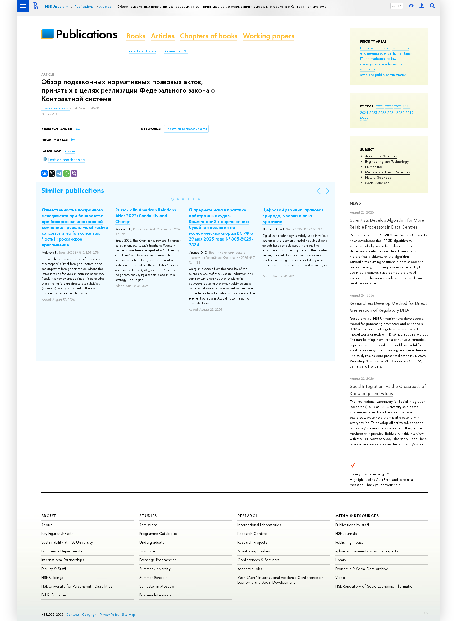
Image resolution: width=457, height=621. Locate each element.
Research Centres (252, 533)
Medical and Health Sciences (387, 172)
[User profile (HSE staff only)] (422, 6)
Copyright (89, 614)
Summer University (155, 568)
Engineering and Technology (387, 161)
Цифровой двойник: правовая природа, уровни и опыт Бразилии (293, 215)
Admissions (148, 524)
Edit (425, 613)
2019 (409, 112)
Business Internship (155, 594)
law (393, 58)
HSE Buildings (52, 577)
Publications (86, 34)
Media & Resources (357, 515)
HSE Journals (346, 533)
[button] (172, 199)
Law (77, 129)
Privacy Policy (109, 614)
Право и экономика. (55, 108)
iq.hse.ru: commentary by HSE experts (366, 551)
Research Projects (252, 542)
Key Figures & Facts (57, 533)
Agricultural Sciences (381, 156)
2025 (406, 106)
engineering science (376, 53)
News (355, 203)
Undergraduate (152, 542)
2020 (400, 112)
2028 (380, 106)
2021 (391, 112)
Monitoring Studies (253, 551)
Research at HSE (176, 51)
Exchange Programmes (157, 559)
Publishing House (349, 542)
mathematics (392, 63)
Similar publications (72, 190)
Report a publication (142, 51)
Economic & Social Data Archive (361, 568)
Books (135, 35)
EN (400, 6)
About (48, 515)
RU (394, 6)
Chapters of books (208, 35)
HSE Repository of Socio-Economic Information (375, 586)
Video (340, 577)
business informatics (375, 48)
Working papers (268, 35)
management (370, 63)
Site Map (128, 614)
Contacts (72, 614)
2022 (382, 112)
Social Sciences (377, 182)
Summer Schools (153, 577)
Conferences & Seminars (258, 559)
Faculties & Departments (61, 551)
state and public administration (383, 74)
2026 (397, 106)
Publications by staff (352, 524)
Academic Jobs (249, 568)
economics (400, 48)
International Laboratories (259, 524)
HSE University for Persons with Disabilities (76, 586)
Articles (163, 35)
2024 (364, 112)
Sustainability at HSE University (67, 542)
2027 (389, 106)
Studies (148, 515)
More (364, 118)
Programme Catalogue (158, 533)
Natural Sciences (378, 177)
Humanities (373, 166)
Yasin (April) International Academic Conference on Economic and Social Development (280, 580)
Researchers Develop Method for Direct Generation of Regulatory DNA (388, 306)
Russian (70, 151)
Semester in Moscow (156, 586)
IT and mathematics (375, 58)
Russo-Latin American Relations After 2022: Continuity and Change (145, 215)
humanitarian (403, 53)
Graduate (147, 551)
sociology (367, 69)
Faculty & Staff (53, 568)
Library (340, 559)
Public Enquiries (53, 594)
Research (248, 515)
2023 (373, 112)
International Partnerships (62, 559)
